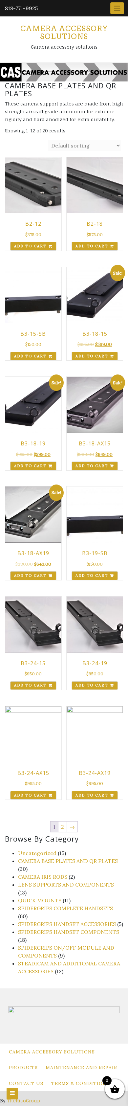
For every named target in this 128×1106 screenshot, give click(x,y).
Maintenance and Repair (81, 1068)
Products (23, 1068)
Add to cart (30, 246)
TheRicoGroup (23, 1100)
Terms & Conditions (80, 1083)
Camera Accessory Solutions (64, 32)
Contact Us (26, 1083)
